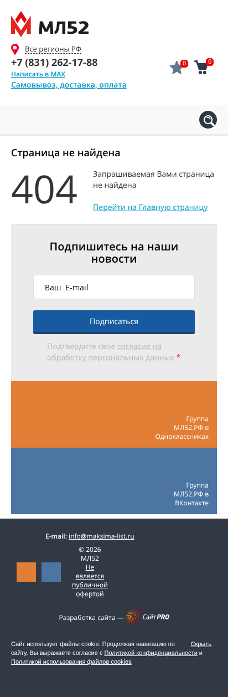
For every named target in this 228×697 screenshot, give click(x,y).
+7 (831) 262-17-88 (54, 62)
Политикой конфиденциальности (150, 653)
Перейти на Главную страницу (150, 207)
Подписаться (114, 321)
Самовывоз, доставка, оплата (69, 85)
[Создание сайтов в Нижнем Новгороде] (147, 621)
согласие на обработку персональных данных (110, 352)
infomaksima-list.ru (101, 536)
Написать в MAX (38, 74)
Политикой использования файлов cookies (71, 662)
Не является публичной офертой (90, 580)
